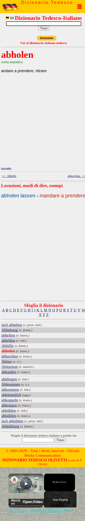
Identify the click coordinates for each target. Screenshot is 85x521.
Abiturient (10, 366)
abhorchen (10, 356)
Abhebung (10, 330)
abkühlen (9, 410)
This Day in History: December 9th (26, 479)
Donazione (46, 38)
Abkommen (11, 384)
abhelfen (8, 340)
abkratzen (9, 405)
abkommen (10, 389)
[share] (36, 478)
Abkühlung (10, 426)
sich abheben (12, 325)
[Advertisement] (43, 135)
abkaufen (9, 372)
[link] (14, 479)
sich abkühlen (12, 421)
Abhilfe (8, 345)
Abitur (7, 361)
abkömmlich (11, 395)
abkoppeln (10, 400)
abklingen (9, 379)
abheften (8, 335)
